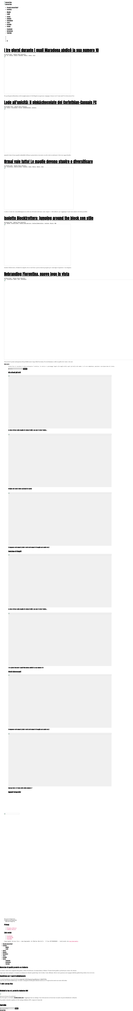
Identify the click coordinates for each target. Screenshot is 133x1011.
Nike (42, 166)
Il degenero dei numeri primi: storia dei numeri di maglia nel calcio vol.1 (28, 547)
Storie (8, 17)
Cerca (16, 1008)
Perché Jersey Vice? (12, 7)
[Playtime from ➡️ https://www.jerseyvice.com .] (34, 801)
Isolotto (47, 223)
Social (8, 26)
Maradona (21, 55)
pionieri (34, 107)
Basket (8, 223)
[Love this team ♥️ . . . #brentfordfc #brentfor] (34, 796)
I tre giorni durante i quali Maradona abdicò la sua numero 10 (51, 50)
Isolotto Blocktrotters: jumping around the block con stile (48, 218)
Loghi (8, 14)
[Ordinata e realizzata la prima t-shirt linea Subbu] (86, 798)
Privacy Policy (12, 928)
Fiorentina (9, 279)
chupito (11, 55)
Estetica (9, 9)
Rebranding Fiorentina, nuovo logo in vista (36, 274)
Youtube (9, 939)
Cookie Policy (11, 929)
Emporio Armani (18, 166)
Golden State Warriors (25, 223)
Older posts (6, 364)
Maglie (9, 12)
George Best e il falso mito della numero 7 (20, 788)
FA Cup (20, 107)
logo (18, 279)
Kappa (30, 166)
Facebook (9, 29)
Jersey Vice (3, 1010)
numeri (30, 55)
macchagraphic (73, 941)
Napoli (25, 55)
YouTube (9, 33)
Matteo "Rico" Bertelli (20, 54)
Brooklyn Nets (15, 223)
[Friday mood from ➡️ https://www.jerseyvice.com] (86, 804)
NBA (55, 223)
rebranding (23, 279)
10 (7, 55)
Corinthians (14, 107)
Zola (34, 55)
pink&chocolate (27, 107)
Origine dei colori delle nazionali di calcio (20, 488)
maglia (15, 55)
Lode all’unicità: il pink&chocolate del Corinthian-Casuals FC (50, 102)
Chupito (9, 19)
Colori (8, 107)
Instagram (10, 31)
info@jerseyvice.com (18, 997)
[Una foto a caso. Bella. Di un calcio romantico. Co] (34, 809)
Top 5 (8, 23)
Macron (51, 223)
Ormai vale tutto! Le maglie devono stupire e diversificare (48, 161)
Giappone (25, 166)
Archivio (9, 24)
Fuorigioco (10, 21)
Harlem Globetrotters (38, 223)
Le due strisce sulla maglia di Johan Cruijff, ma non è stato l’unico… (27, 430)
